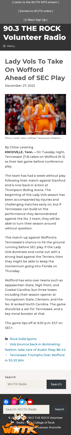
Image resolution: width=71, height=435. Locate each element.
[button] (35, 117)
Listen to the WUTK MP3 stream (35, 2)
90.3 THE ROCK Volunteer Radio (34, 33)
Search (10, 377)
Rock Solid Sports (23, 339)
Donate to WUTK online (35, 11)
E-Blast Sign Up (35, 19)
